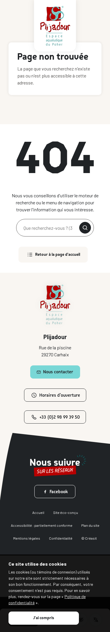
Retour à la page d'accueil (57, 254)
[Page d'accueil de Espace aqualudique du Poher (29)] (55, 25)
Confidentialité (60, 538)
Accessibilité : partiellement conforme (41, 525)
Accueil (38, 512)
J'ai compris (43, 618)
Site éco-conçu (65, 512)
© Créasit (89, 538)
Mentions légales (26, 538)
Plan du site (90, 525)
